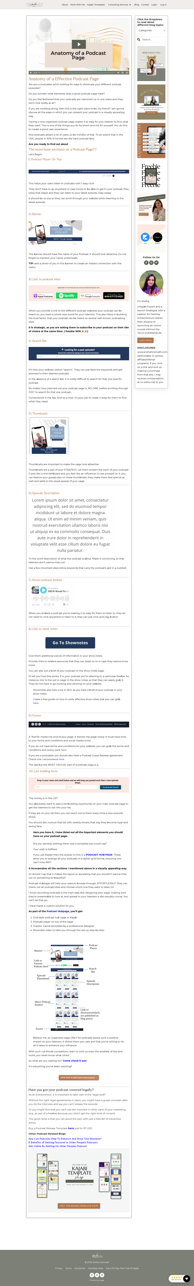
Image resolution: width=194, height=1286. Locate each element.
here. (36, 703)
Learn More (145, 340)
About (65, 4)
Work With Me (77, 4)
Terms (68, 1268)
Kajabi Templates (96, 4)
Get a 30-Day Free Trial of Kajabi (122, 1268)
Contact (145, 4)
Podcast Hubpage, (58, 911)
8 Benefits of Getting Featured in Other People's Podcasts (63, 1142)
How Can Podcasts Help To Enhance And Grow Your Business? (65, 1139)
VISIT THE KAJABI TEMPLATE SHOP (79, 1206)
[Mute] (118, 73)
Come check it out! (74, 1060)
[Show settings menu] (122, 73)
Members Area (95, 1268)
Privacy (59, 1268)
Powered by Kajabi (97, 1280)
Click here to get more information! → (78, 1078)
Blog (136, 4)
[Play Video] (31, 73)
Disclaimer (80, 1268)
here (63, 750)
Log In (163, 4)
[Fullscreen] (127, 73)
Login (154, 4)
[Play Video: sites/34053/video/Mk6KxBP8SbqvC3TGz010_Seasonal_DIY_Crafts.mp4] (79, 44)
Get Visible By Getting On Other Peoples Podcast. (58, 1146)
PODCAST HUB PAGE (99, 854)
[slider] (77, 73)
